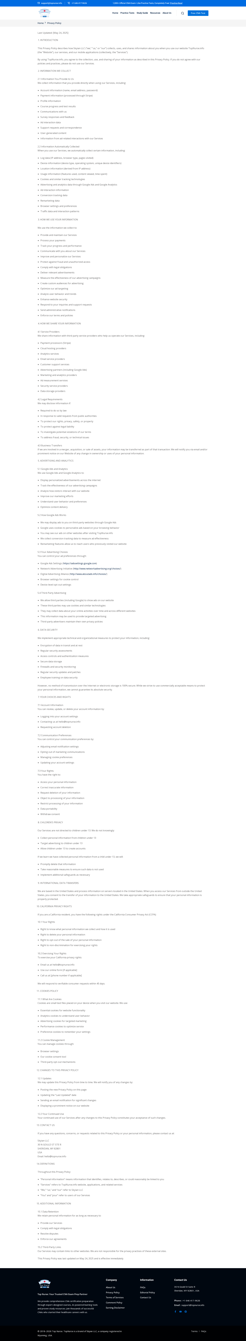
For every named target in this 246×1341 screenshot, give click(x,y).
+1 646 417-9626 (79, 3)
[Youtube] (180, 1311)
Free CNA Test (198, 13)
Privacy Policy (113, 1292)
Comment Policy (114, 1302)
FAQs (142, 1287)
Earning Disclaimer (115, 1307)
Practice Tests (127, 12)
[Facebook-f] (175, 1311)
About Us (167, 12)
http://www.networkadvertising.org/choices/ (97, 568)
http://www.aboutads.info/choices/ (88, 574)
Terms (194, 1331)
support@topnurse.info (51, 3)
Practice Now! (176, 3)
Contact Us (145, 1297)
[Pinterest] (185, 1311)
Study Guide (142, 12)
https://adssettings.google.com (79, 563)
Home (115, 12)
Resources (155, 12)
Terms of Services (115, 1297)
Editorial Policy (147, 1292)
